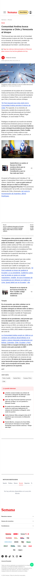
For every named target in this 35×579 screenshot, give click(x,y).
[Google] (2, 556)
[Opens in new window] (6, 556)
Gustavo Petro (27, 378)
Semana (3, 19)
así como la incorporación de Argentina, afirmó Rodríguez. (15, 193)
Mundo (10, 19)
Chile (3, 381)
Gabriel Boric (17, 378)
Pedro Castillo (6, 378)
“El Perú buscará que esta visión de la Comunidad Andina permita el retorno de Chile (15, 105)
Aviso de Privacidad (8, 561)
